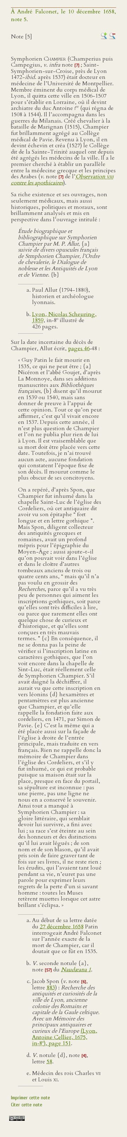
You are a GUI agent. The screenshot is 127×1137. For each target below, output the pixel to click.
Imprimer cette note (30, 1098)
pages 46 (79, 348)
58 (49, 1061)
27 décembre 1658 (62, 927)
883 (51, 987)
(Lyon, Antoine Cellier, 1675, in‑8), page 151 (64, 1037)
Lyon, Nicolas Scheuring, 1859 (64, 317)
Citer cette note (26, 1105)
